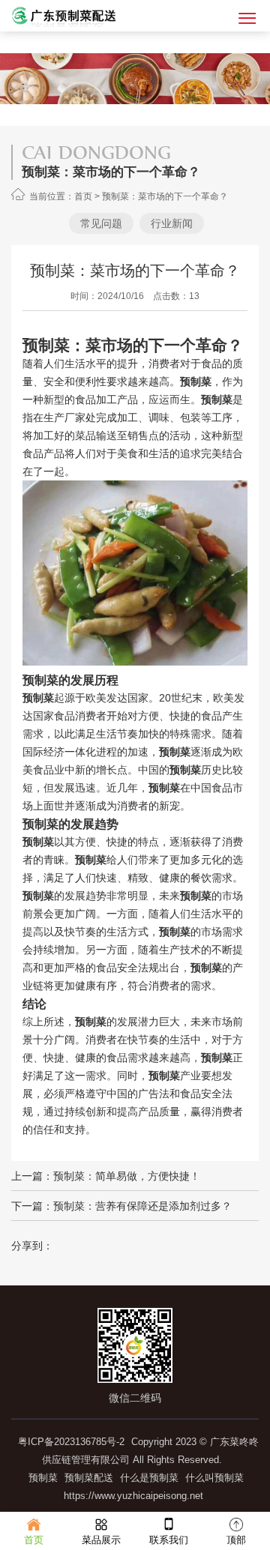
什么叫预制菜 (214, 1477)
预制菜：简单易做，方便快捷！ (126, 1176)
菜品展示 (101, 1540)
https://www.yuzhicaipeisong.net (133, 1495)
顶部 (236, 1540)
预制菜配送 (88, 1477)
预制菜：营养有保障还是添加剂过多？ (142, 1206)
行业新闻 (172, 223)
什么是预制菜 (149, 1477)
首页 (83, 196)
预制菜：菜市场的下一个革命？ (165, 196)
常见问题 (101, 223)
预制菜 (43, 1477)
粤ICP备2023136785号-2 (71, 1441)
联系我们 (168, 1540)
